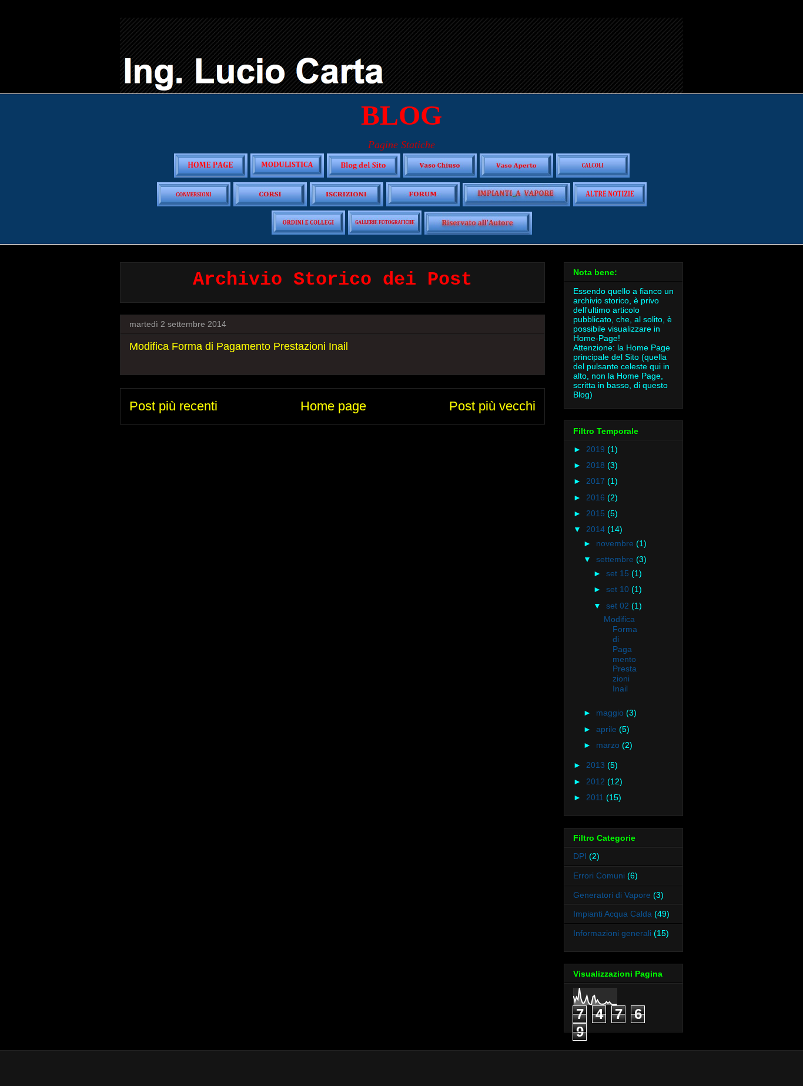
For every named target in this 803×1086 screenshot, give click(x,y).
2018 (596, 465)
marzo (609, 745)
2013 (596, 765)
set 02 (618, 605)
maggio (611, 712)
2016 (596, 497)
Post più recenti (173, 406)
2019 (596, 449)
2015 (596, 513)
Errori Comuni (599, 875)
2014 (596, 529)
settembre (616, 559)
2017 (596, 481)
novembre (616, 543)
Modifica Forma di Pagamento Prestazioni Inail (238, 346)
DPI (580, 856)
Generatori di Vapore (612, 895)
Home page (333, 406)
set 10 (618, 589)
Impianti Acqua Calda (612, 913)
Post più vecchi (492, 406)
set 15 (618, 573)
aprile (607, 729)
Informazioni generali (612, 933)
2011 (596, 797)
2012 (596, 781)
